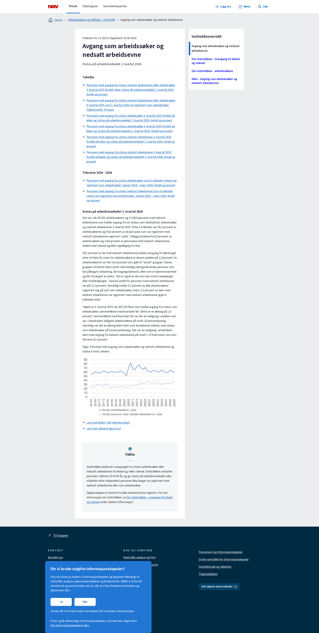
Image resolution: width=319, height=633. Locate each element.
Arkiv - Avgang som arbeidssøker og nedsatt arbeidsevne (214, 81)
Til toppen (60, 535)
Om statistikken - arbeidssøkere (212, 71)
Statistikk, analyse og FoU (139, 557)
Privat (73, 6)
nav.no (58, 20)
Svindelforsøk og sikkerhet (215, 567)
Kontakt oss (55, 557)
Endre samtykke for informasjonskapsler (224, 559)
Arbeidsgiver (90, 6)
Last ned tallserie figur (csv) (103, 429)
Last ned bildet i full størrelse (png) (108, 423)
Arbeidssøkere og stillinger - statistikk (91, 20)
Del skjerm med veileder (217, 586)
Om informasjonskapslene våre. (70, 625)
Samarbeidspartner (115, 6)
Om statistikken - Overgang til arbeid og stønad (216, 61)
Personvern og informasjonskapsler (221, 552)
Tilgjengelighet (208, 574)
